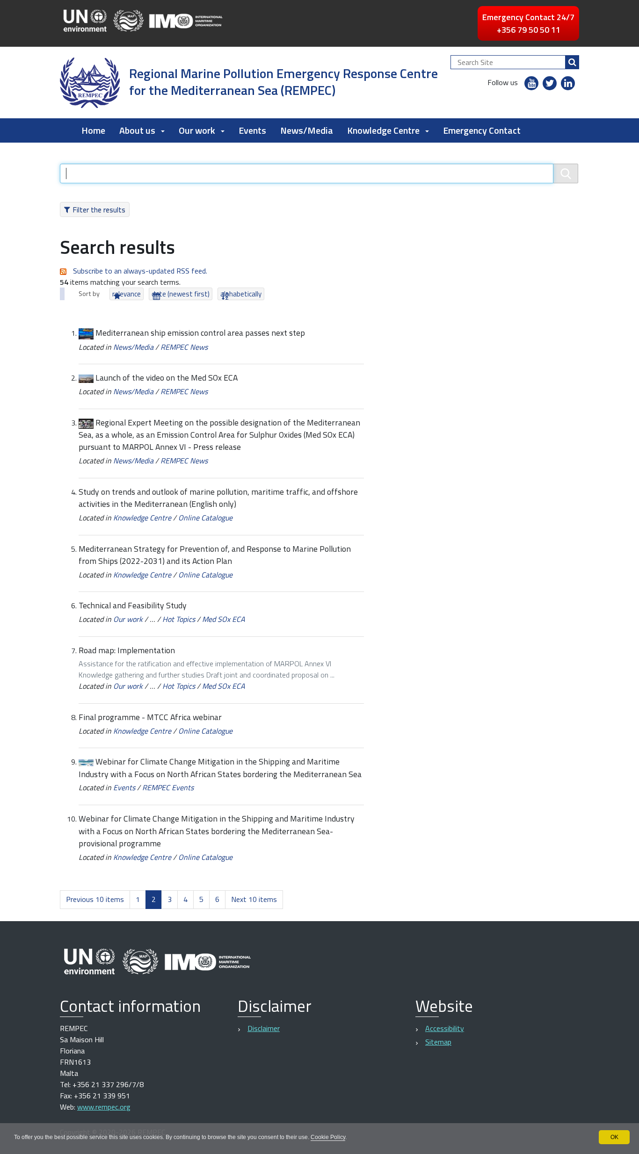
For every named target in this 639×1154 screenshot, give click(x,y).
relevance (126, 293)
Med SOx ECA (223, 619)
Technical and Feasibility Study (133, 605)
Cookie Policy (328, 1137)
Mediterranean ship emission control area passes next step (200, 332)
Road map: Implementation (127, 650)
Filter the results (99, 209)
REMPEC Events (168, 787)
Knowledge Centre (142, 517)
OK (614, 1137)
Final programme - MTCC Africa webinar (150, 717)
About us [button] (137, 130)
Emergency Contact (482, 130)
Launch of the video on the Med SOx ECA (166, 377)
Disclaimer (263, 1028)
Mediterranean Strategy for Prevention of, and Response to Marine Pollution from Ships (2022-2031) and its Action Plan (215, 554)
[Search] (572, 62)
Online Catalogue (205, 517)
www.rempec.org (104, 1106)
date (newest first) (181, 293)
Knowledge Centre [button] (383, 130)
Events (252, 130)
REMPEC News (184, 347)
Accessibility (444, 1028)
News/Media (306, 130)
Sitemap (438, 1041)
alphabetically (240, 293)
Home (93, 130)
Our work (128, 619)
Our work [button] (197, 130)
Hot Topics (178, 619)
